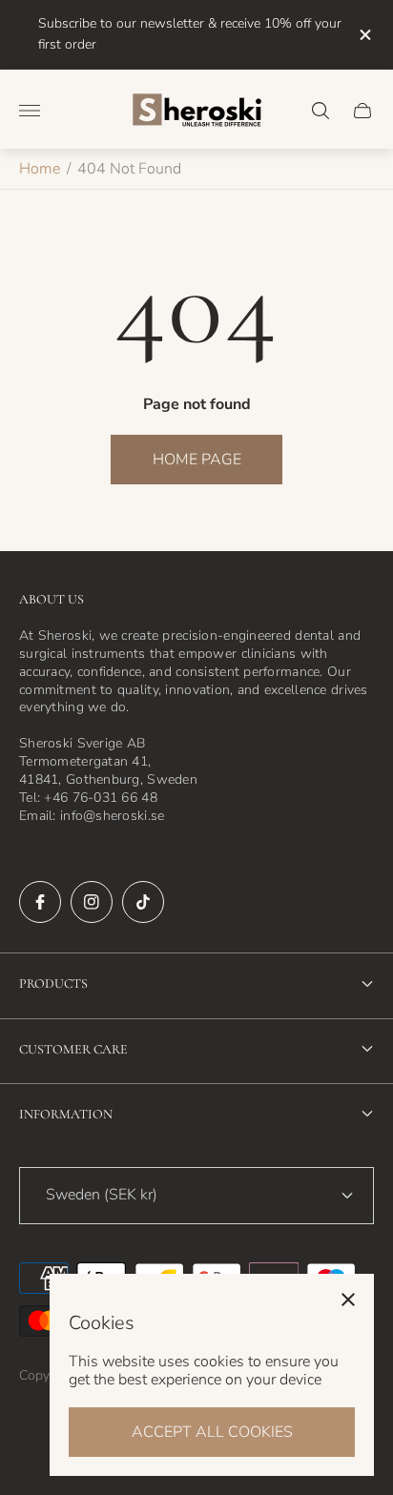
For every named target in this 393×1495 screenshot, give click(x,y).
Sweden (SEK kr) (101, 1194)
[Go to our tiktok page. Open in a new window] (143, 902)
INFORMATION (66, 1114)
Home (39, 168)
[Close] (348, 1300)
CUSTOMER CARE (73, 1049)
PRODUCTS (53, 983)
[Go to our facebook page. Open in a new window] (40, 902)
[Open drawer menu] (30, 111)
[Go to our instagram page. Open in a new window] (92, 902)
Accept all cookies (212, 1432)
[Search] (320, 111)
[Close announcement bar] (364, 35)
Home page (197, 459)
